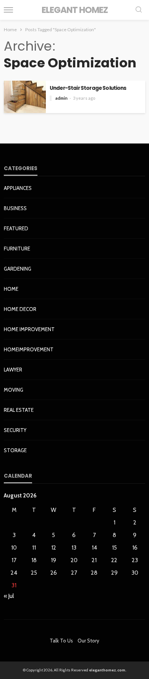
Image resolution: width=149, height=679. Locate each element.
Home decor (20, 309)
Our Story (88, 641)
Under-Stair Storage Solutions (88, 88)
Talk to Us (61, 641)
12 (53, 547)
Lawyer (13, 370)
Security (15, 430)
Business (15, 208)
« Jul (9, 596)
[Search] (138, 10)
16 (135, 547)
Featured (16, 228)
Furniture (17, 248)
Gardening (17, 269)
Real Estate (19, 410)
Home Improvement (29, 329)
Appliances (18, 188)
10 (14, 547)
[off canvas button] (8, 10)
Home (11, 289)
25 (34, 572)
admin (61, 98)
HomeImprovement (28, 349)
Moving (13, 390)
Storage (15, 450)
